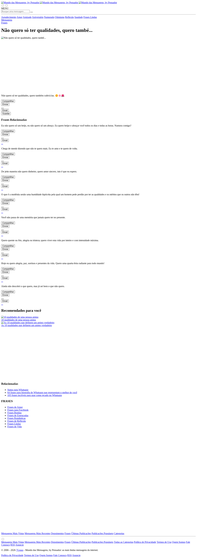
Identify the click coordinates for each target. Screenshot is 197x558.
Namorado (49, 17)
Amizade (27, 17)
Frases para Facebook (17, 410)
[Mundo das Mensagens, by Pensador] (59, 2)
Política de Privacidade (145, 542)
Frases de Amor (15, 407)
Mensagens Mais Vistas (12, 533)
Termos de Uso (164, 542)
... (2, 143)
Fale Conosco (60, 555)
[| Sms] (2, 108)
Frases (67, 533)
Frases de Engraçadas (17, 415)
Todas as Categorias (123, 542)
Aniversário (37, 17)
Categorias (119, 533)
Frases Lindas (90, 17)
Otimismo (59, 17)
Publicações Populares (102, 533)
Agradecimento (8, 17)
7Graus (19, 550)
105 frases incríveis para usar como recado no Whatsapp (34, 395)
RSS (12, 545)
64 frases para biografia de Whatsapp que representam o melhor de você (42, 392)
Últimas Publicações (81, 533)
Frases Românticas (16, 418)
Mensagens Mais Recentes (37, 533)
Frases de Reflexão (16, 421)
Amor (19, 17)
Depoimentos (57, 533)
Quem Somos (178, 542)
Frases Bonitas (14, 412)
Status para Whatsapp (17, 389)
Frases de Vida (14, 426)
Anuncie (19, 545)
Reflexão (69, 17)
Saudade (78, 17)
